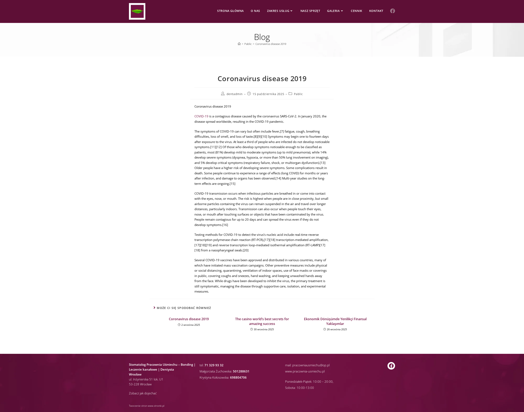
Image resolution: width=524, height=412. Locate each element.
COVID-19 (201, 116)
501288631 (241, 371)
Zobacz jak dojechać (143, 393)
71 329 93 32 (214, 365)
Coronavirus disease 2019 (270, 44)
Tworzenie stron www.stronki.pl (146, 405)
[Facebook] (391, 366)
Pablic (298, 94)
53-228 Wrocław (140, 384)
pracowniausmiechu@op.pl (311, 365)
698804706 (238, 377)
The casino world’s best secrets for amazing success (262, 321)
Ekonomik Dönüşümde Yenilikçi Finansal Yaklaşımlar (335, 321)
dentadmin (235, 94)
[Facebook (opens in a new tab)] (392, 10)
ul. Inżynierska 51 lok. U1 (146, 379)
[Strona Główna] (239, 44)
